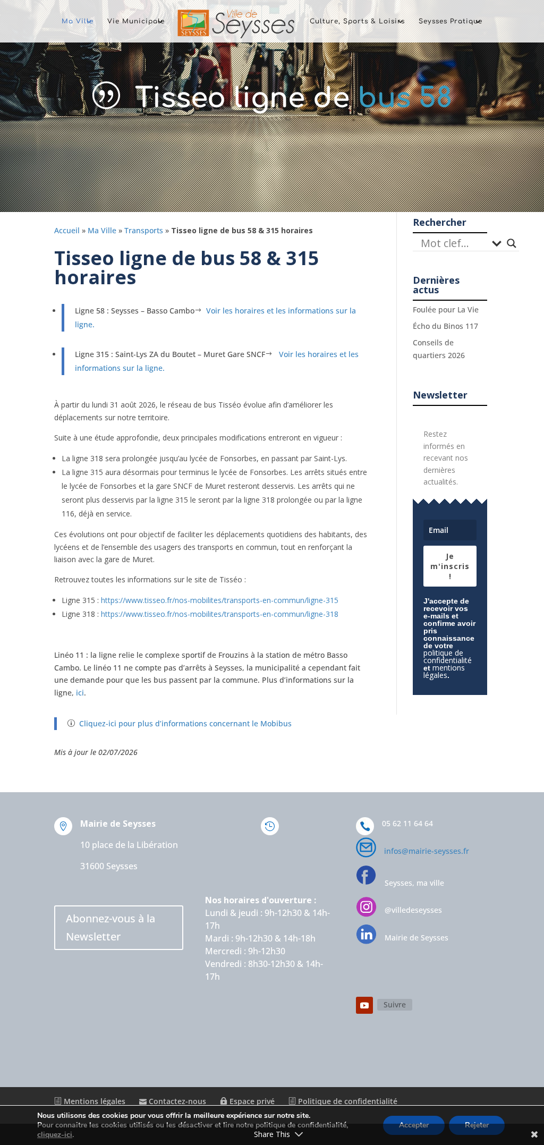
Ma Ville (78, 21)
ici (79, 693)
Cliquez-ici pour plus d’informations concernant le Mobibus (185, 723)
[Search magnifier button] (511, 243)
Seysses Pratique (450, 21)
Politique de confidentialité (346, 1101)
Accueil (67, 230)
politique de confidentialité (447, 656)
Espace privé (251, 1101)
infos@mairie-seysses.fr (426, 851)
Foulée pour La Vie (446, 309)
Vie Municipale (136, 21)
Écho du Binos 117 (445, 326)
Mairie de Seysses (416, 937)
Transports (143, 230)
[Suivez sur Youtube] (364, 1005)
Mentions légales (93, 1101)
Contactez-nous (176, 1101)
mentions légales (444, 671)
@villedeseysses (413, 910)
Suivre (395, 1004)
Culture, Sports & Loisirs (357, 21)
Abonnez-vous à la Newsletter (110, 927)
